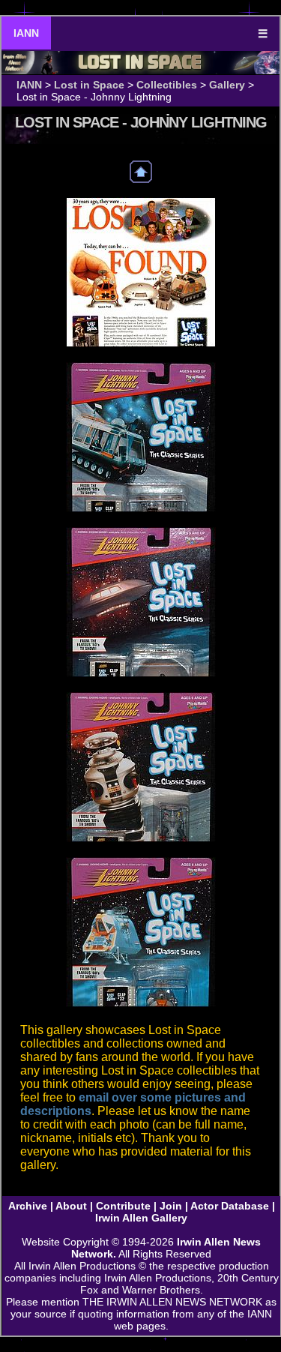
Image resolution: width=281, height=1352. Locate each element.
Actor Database (229, 1206)
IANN (26, 33)
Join (171, 1206)
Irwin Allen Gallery (141, 1218)
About (71, 1206)
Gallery (227, 85)
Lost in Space (89, 85)
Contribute (123, 1206)
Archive (27, 1206)
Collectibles (166, 85)
